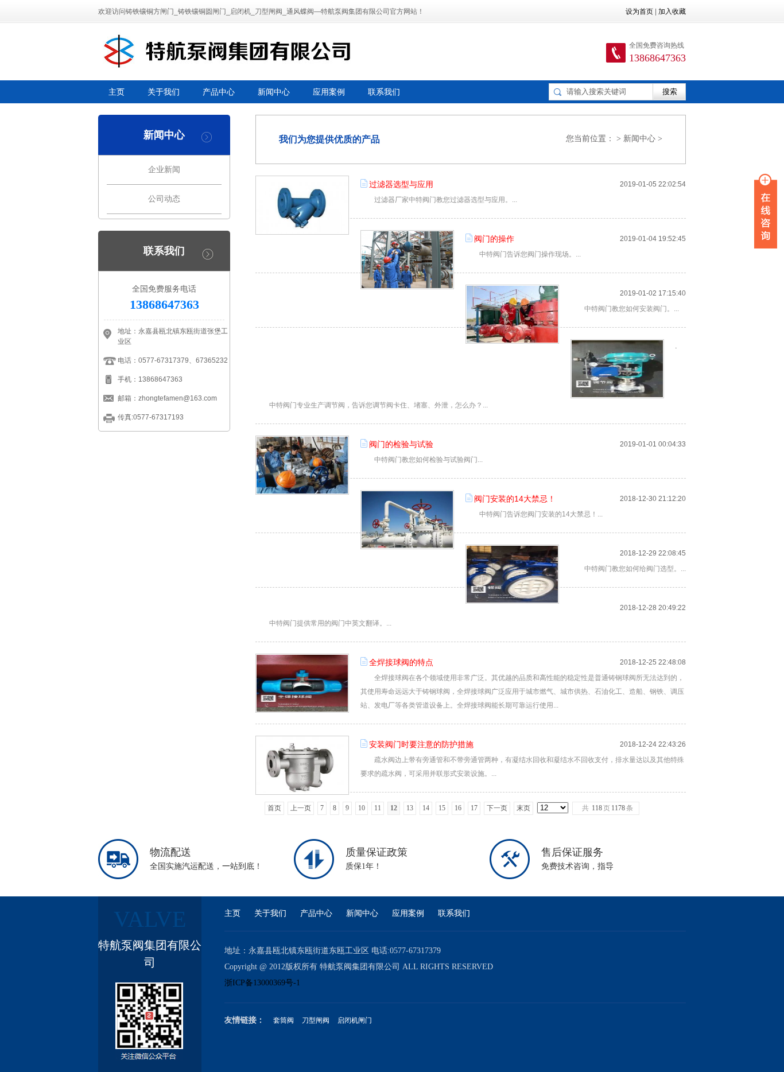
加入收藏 (672, 11)
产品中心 (219, 91)
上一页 (300, 808)
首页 (274, 808)
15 (441, 808)
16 (458, 808)
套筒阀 (283, 1020)
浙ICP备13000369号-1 (262, 982)
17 (474, 808)
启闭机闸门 (354, 1020)
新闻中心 (274, 91)
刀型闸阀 (315, 1020)
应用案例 (329, 91)
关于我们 (164, 91)
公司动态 (164, 199)
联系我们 (384, 91)
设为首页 (639, 11)
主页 (116, 91)
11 (377, 808)
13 (409, 808)
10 (361, 808)
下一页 (497, 808)
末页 (523, 808)
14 (425, 808)
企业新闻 (164, 169)
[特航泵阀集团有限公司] (228, 51)
